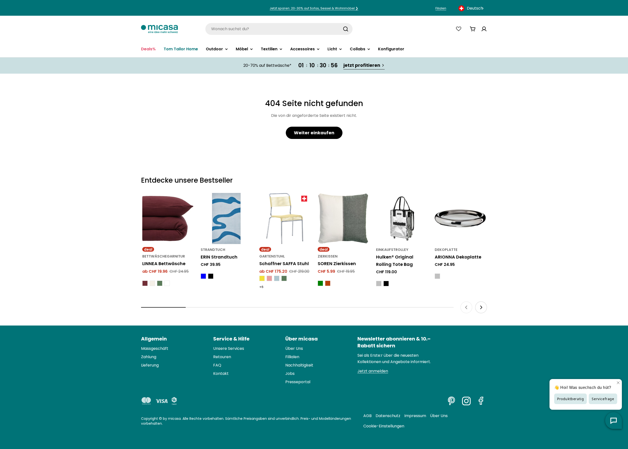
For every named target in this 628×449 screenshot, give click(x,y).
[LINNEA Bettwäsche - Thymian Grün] (159, 283)
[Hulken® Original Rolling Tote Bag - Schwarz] (386, 283)
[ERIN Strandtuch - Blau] (203, 276)
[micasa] (159, 29)
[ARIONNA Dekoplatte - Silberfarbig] (437, 276)
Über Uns (439, 416)
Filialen (440, 8)
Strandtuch (213, 249)
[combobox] (471, 8)
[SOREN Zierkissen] (343, 218)
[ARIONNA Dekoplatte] (460, 218)
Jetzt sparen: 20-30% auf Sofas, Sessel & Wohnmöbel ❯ (314, 8)
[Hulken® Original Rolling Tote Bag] (401, 218)
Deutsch (475, 8)
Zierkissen (328, 256)
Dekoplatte (446, 249)
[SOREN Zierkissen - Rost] (327, 283)
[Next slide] (481, 307)
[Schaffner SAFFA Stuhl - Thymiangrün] (284, 278)
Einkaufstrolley (392, 249)
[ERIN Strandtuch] (226, 218)
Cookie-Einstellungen (383, 426)
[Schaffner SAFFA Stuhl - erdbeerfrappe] (269, 278)
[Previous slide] (466, 307)
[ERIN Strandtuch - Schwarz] (210, 276)
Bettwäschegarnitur (163, 256)
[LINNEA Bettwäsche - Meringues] (152, 283)
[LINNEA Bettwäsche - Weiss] (167, 283)
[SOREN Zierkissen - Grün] (320, 283)
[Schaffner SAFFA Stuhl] (284, 218)
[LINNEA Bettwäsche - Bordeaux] (145, 283)
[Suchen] (346, 29)
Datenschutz (388, 416)
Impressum (415, 416)
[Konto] (484, 29)
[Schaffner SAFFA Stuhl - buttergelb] (262, 278)
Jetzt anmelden (372, 371)
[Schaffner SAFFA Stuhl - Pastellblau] (276, 278)
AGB (367, 416)
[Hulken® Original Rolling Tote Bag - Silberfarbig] (378, 283)
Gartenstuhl (272, 256)
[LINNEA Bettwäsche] (167, 218)
